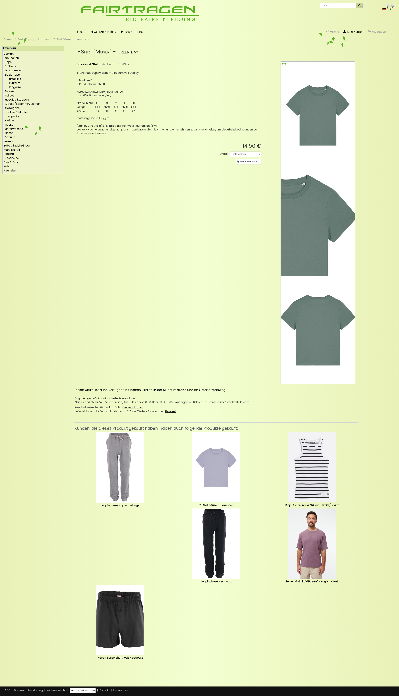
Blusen (8, 91)
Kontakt (104, 690)
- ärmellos (12, 79)
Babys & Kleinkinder (16, 146)
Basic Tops (24, 39)
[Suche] (359, 5)
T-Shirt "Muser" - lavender (216, 505)
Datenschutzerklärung (28, 690)
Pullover (9, 96)
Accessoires (11, 150)
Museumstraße (174, 390)
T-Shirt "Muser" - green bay (71, 39)
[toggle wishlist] (284, 65)
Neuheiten (11, 58)
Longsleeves (12, 71)
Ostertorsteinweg (212, 390)
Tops (7, 62)
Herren (8, 142)
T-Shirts (9, 66)
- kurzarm (42, 39)
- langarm (12, 87)
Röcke (8, 125)
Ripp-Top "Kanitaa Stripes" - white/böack (312, 505)
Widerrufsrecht (56, 690)
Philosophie (128, 31)
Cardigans (11, 108)
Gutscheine (11, 158)
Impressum (120, 690)
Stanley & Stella (89, 64)
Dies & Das (10, 162)
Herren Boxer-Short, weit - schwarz (120, 658)
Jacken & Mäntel (15, 112)
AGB (7, 690)
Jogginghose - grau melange (120, 505)
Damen (8, 39)
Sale (6, 167)
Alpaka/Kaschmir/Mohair (21, 104)
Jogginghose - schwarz (216, 581)
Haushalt (9, 154)
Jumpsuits (11, 116)
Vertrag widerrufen (83, 690)
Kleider (8, 121)
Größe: (224, 154)
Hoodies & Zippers (16, 100)
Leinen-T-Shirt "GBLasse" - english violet (312, 581)
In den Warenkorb (249, 162)
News (94, 31)
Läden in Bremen (109, 31)
